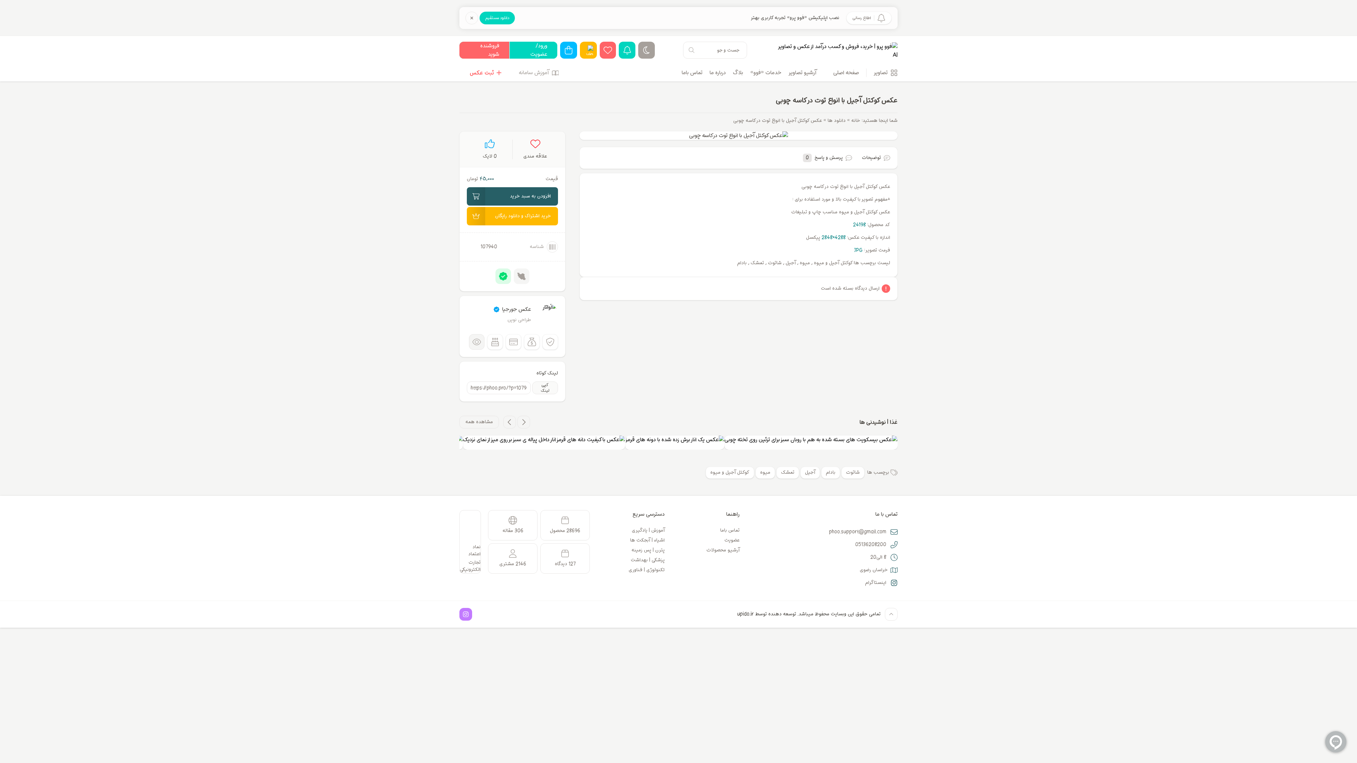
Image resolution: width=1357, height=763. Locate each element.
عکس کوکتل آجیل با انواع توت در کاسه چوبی (837, 100)
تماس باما (692, 72)
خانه (855, 121)
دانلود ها (837, 121)
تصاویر (881, 73)
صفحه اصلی (846, 72)
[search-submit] (692, 50)
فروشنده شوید (489, 50)
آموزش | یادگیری (648, 530)
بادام (830, 472)
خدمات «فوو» (765, 72)
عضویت (732, 540)
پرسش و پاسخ (824, 158)
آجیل (810, 472)
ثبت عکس (482, 72)
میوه (765, 472)
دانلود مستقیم (497, 18)
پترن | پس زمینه (648, 550)
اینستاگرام (875, 582)
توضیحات (871, 158)
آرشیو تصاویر (802, 72)
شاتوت (853, 472)
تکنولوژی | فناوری (647, 570)
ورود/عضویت (538, 50)
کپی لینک (545, 388)
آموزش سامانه (534, 72)
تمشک (787, 472)
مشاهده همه (479, 422)
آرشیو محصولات (723, 550)
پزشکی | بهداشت (648, 560)
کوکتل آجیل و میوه (730, 472)
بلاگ (738, 72)
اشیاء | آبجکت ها (647, 540)
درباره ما (718, 72)
